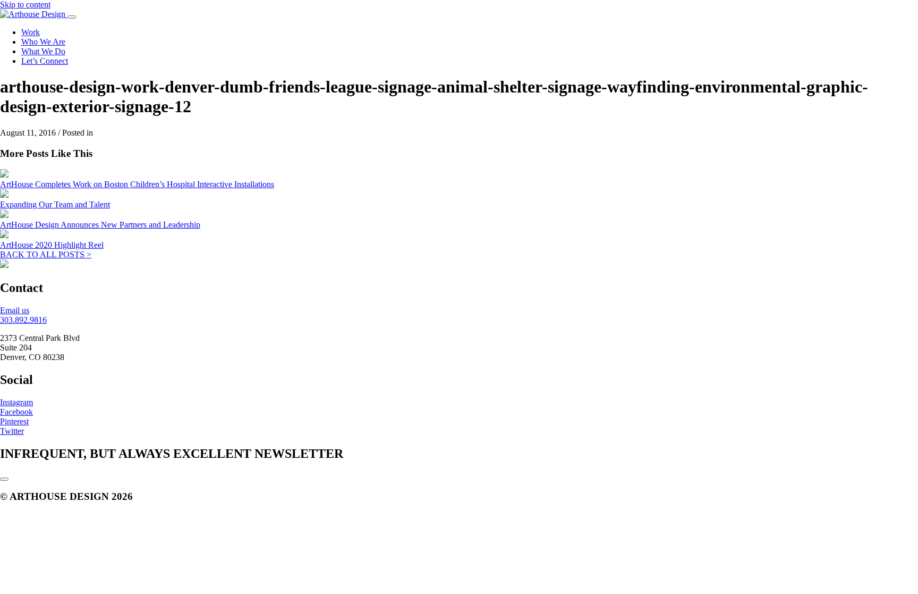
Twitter (12, 431)
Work (30, 32)
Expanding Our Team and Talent (55, 204)
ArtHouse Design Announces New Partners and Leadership (100, 224)
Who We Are (43, 41)
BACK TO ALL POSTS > (45, 254)
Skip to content (25, 4)
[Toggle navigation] (71, 17)
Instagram (16, 402)
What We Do (43, 51)
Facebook (16, 411)
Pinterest (14, 421)
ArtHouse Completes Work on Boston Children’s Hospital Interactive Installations (137, 184)
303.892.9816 (23, 319)
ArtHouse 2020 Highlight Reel (52, 244)
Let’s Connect (44, 60)
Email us (14, 310)
